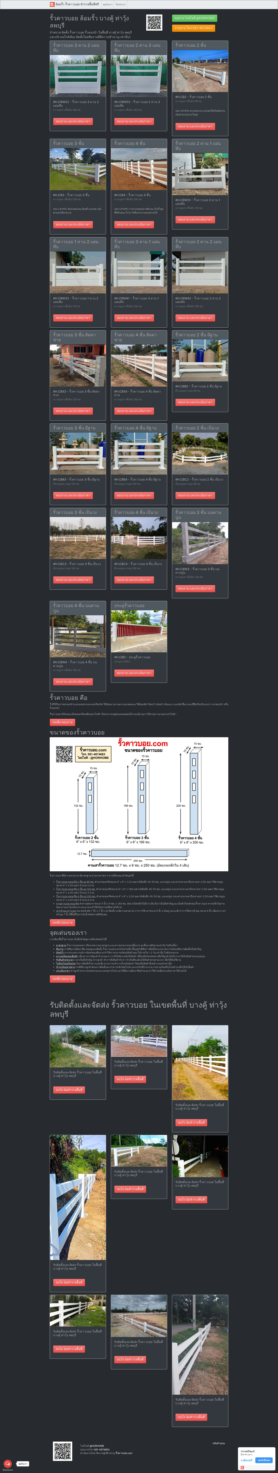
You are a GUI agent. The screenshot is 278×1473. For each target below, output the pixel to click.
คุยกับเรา (107, 4)
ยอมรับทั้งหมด (264, 1460)
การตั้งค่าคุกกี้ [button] (246, 1460)
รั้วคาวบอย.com (124, 1453)
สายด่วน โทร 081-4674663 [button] (194, 28)
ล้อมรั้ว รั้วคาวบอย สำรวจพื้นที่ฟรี (77, 4)
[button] (154, 22)
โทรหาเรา (120, 4)
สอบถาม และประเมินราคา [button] (73, 121)
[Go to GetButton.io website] (8, 1470)
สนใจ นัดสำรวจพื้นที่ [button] (69, 1090)
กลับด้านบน (219, 1443)
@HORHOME (97, 1445)
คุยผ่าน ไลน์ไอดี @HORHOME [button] (195, 18)
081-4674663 (102, 1449)
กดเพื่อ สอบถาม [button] (62, 722)
